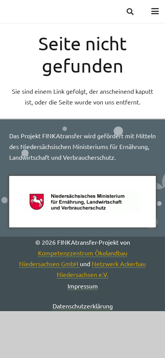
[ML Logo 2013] (82, 202)
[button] (130, 11)
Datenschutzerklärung (83, 306)
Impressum (83, 286)
